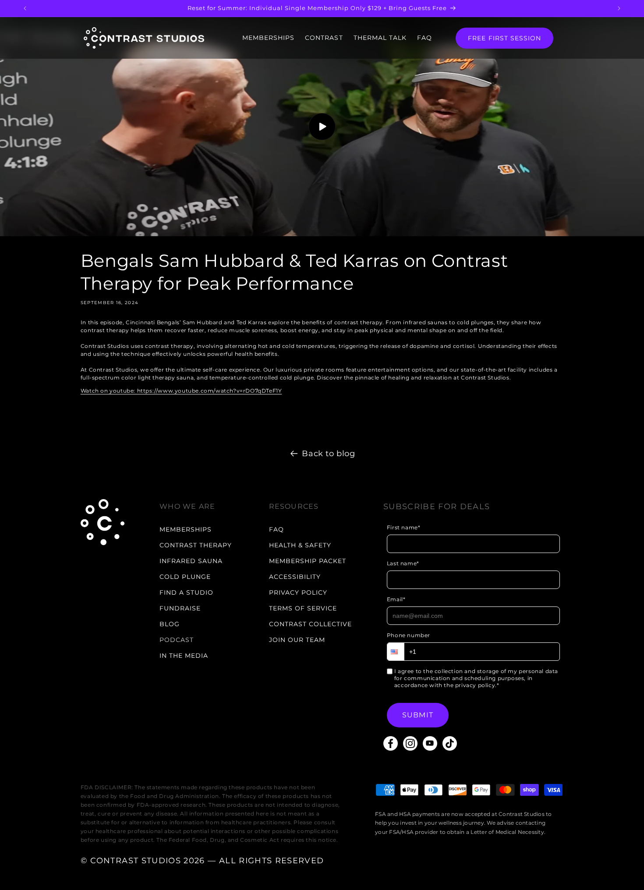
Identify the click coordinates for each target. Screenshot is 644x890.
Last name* (403, 563)
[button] (395, 651)
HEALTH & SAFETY (300, 545)
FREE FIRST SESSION (504, 38)
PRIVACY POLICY (298, 592)
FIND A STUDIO (186, 592)
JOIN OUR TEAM (297, 640)
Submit (417, 715)
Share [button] (98, 417)
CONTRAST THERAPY (195, 545)
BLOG (169, 624)
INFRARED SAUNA (191, 561)
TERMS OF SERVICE (303, 608)
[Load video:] (322, 126)
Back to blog (328, 453)
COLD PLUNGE (185, 577)
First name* (404, 527)
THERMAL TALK (380, 38)
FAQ (424, 38)
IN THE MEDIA (183, 656)
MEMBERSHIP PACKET (307, 561)
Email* (396, 599)
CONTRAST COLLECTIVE (310, 624)
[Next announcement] (619, 8)
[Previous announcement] (25, 8)
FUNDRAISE (180, 608)
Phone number (408, 635)
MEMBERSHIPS (268, 38)
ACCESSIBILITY (295, 577)
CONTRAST (324, 38)
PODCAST (176, 640)
